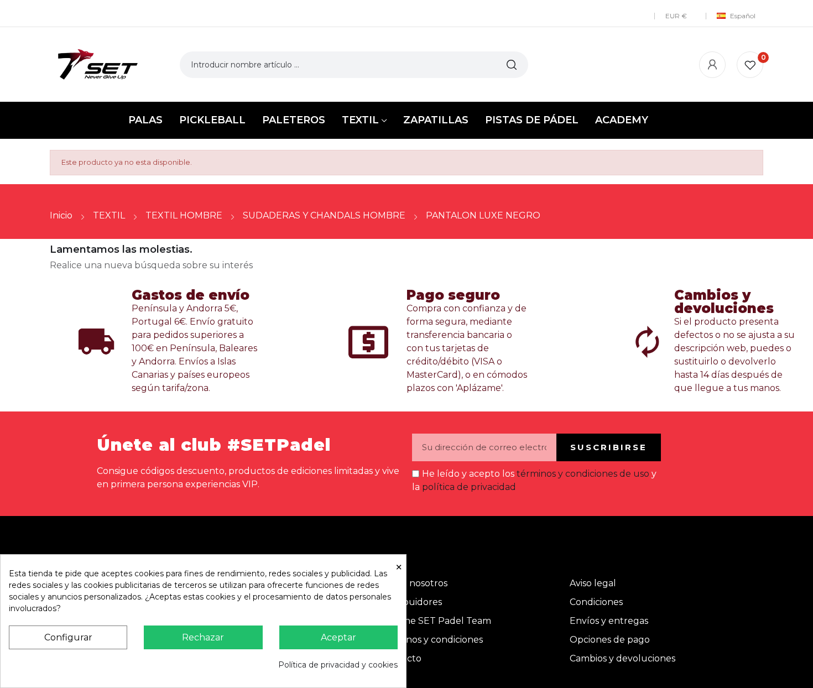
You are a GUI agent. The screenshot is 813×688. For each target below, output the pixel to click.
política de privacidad (469, 487)
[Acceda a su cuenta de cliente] (712, 64)
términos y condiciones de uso (583, 473)
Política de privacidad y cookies (338, 665)
